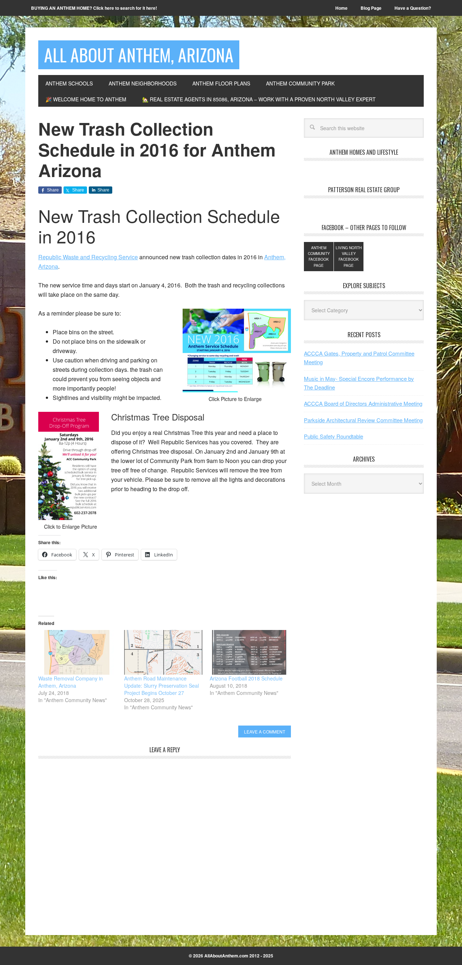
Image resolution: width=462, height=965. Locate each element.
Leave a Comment (264, 731)
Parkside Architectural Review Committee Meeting (363, 420)
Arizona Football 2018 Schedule (246, 678)
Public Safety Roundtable (333, 436)
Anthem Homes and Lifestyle (364, 152)
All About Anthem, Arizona (139, 54)
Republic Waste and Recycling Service (88, 257)
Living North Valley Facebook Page (349, 256)
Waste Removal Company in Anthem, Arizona (70, 682)
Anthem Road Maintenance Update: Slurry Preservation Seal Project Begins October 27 (161, 685)
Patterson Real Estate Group (364, 189)
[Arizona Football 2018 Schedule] (249, 652)
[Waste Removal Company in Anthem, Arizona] (77, 652)
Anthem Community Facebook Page (319, 256)
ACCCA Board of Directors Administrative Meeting (363, 403)
